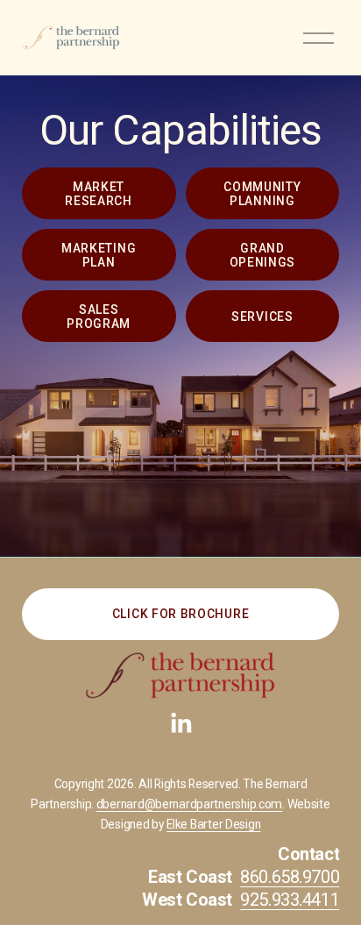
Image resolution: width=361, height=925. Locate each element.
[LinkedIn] (180, 723)
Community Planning (262, 194)
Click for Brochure (180, 614)
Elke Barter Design (213, 824)
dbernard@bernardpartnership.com (189, 804)
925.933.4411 (289, 899)
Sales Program (99, 316)
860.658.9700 (289, 876)
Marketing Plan (98, 255)
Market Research (98, 194)
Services (262, 317)
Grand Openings (263, 255)
